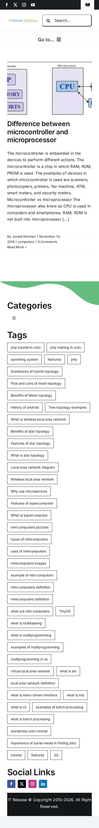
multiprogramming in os (29, 659)
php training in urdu (65, 347)
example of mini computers (32, 575)
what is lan (68, 671)
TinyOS (65, 611)
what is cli (18, 707)
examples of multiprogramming (35, 647)
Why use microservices (29, 491)
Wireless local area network (32, 479)
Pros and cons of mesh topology (36, 383)
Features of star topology (30, 443)
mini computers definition (30, 587)
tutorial (16, 755)
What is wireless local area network (38, 419)
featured (54, 359)
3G (56, 755)
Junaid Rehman (24, 236)
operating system (24, 359)
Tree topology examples (68, 407)
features (37, 755)
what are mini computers (30, 611)
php (74, 359)
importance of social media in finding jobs (43, 743)
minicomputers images (28, 563)
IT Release (17, 799)
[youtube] (33, 5)
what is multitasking (26, 623)
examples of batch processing (59, 707)
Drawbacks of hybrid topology (35, 371)
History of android (25, 407)
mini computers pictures (30, 527)
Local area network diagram (33, 467)
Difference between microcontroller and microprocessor (38, 132)
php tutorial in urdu (26, 347)
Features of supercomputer (32, 503)
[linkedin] (43, 784)
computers (26, 242)
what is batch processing (30, 719)
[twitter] (15, 5)
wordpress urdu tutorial (29, 731)
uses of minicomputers (28, 551)
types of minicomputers (29, 539)
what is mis (75, 695)
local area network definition (33, 683)
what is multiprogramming (31, 635)
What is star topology (27, 455)
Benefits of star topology (30, 431)
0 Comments (47, 242)
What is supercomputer (29, 515)
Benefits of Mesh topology (31, 395)
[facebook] (7, 5)
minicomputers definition (30, 599)
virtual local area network (30, 671)
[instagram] (24, 5)
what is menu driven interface (34, 695)
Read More (15, 247)
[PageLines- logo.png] (23, 20)
